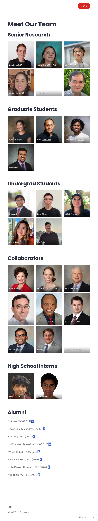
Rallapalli (17, 396)
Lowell (72, 350)
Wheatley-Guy (49, 288)
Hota (16, 168)
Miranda (18, 93)
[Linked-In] (10, 507)
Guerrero (73, 214)
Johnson (73, 288)
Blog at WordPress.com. (18, 512)
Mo (71, 65)
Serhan (43, 242)
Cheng (45, 214)
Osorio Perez (46, 140)
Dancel (17, 242)
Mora (50, 65)
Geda (45, 322)
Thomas (73, 322)
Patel (17, 350)
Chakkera (46, 396)
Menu (84, 6)
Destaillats (17, 322)
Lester (43, 350)
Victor (16, 214)
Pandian (81, 140)
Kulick (16, 288)
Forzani (16, 65)
